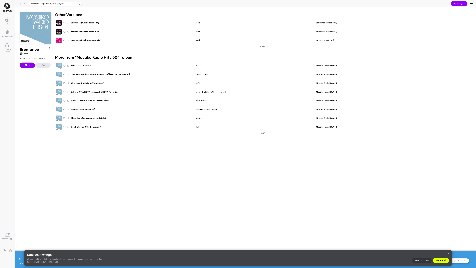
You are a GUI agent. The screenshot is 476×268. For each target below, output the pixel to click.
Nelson (198, 118)
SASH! (198, 83)
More (262, 46)
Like (43, 65)
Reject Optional (422, 260)
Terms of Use (52, 262)
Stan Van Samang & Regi (206, 109)
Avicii (26, 53)
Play (27, 65)
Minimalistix (200, 101)
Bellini (197, 127)
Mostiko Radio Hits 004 (326, 66)
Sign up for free (459, 261)
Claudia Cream (201, 74)
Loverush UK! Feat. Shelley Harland (210, 92)
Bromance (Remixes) (325, 40)
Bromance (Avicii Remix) (326, 23)
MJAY (198, 66)
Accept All (441, 260)
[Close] (448, 253)
